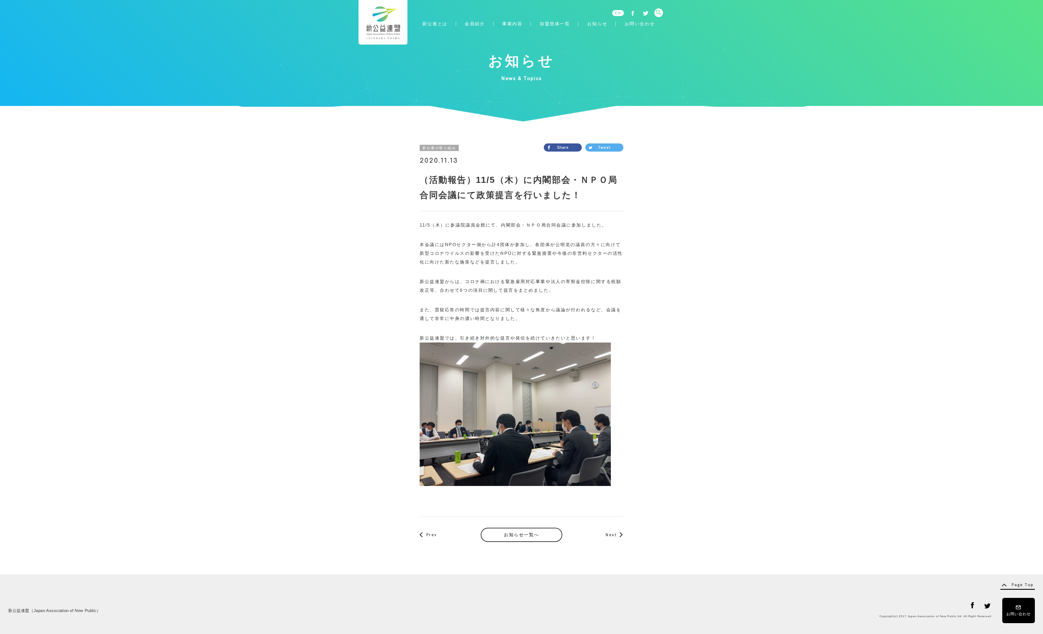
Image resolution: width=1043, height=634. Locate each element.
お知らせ (597, 23)
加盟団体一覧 (555, 23)
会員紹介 (475, 23)
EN (618, 13)
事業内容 (512, 23)
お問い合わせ (640, 23)
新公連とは (435, 23)
